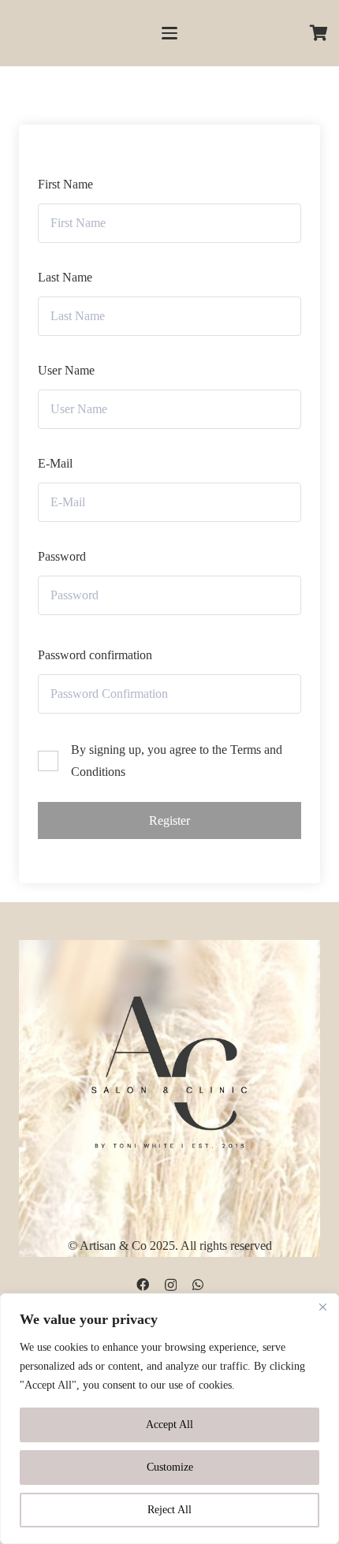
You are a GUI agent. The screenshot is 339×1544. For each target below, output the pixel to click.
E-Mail (55, 463)
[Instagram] (171, 1285)
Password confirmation (95, 655)
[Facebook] (142, 1284)
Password (62, 556)
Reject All (169, 1510)
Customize (170, 1467)
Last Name (65, 277)
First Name (65, 184)
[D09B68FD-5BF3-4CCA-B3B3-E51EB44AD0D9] (169, 1068)
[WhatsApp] (197, 1284)
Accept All (169, 1424)
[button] (169, 33)
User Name (66, 370)
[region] (169, 1418)
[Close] (322, 1306)
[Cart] (319, 33)
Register (169, 820)
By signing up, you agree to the (176, 760)
